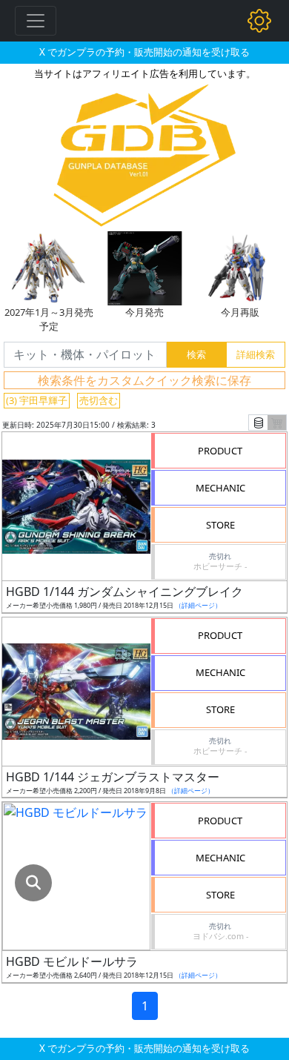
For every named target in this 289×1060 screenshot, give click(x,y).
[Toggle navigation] (35, 21)
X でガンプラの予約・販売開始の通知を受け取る (144, 52)
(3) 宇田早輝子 (36, 400)
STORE (220, 524)
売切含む (98, 400)
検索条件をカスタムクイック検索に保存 (144, 380)
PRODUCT (220, 450)
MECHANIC (220, 487)
